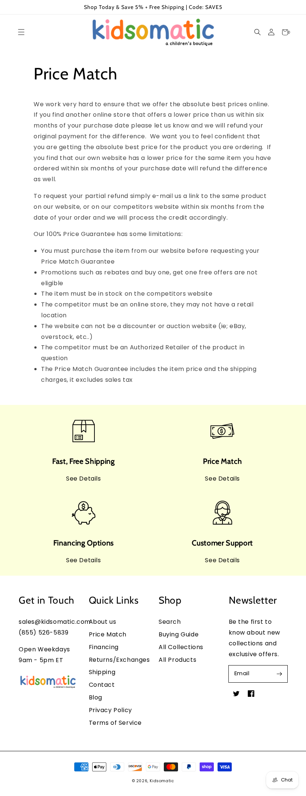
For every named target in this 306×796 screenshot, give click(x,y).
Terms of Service (115, 722)
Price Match (108, 634)
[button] (257, 32)
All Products (177, 659)
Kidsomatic (162, 781)
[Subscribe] (279, 674)
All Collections (181, 647)
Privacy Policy (110, 710)
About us (102, 621)
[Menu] (21, 32)
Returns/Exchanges (119, 659)
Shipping (102, 672)
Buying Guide (179, 634)
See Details (83, 478)
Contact (102, 684)
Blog (95, 697)
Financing (104, 647)
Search (170, 621)
